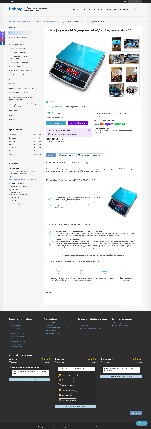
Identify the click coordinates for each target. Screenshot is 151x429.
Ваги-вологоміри (17, 347)
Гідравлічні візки (86, 323)
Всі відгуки (136, 413)
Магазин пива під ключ (19, 41)
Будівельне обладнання (20, 74)
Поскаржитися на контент (86, 427)
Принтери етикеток (52, 333)
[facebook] (47, 293)
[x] (50, 293)
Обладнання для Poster (18, 93)
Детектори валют (120, 323)
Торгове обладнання (18, 52)
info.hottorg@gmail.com (17, 204)
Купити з (74, 123)
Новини (108, 9)
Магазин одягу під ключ (19, 37)
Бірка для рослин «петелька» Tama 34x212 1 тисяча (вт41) (29, 372)
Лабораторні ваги (17, 333)
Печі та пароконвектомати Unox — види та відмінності (23, 98)
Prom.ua (86, 425)
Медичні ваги (16, 344)
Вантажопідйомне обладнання (22, 70)
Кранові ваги (15, 331)
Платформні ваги (17, 336)
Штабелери (84, 325)
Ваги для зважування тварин (21, 339)
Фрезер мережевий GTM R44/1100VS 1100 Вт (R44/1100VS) (119, 369)
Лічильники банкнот (121, 325)
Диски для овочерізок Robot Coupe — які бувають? (23, 105)
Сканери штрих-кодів (53, 328)
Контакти (117, 9)
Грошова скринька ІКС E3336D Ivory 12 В (71, 368)
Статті (100, 9)
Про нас (126, 9)
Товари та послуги (88, 9)
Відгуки (12, 119)
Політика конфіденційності (104, 427)
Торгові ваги (15, 323)
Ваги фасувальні (49, 22)
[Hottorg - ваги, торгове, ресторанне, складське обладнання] (15, 9)
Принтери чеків (51, 330)
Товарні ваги (15, 325)
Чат (143, 423)
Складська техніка (17, 66)
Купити (56, 123)
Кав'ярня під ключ (17, 45)
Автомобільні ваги (18, 341)
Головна (76, 9)
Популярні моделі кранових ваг (21, 88)
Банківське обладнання (19, 62)
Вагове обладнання (34, 22)
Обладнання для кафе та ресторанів (20, 57)
